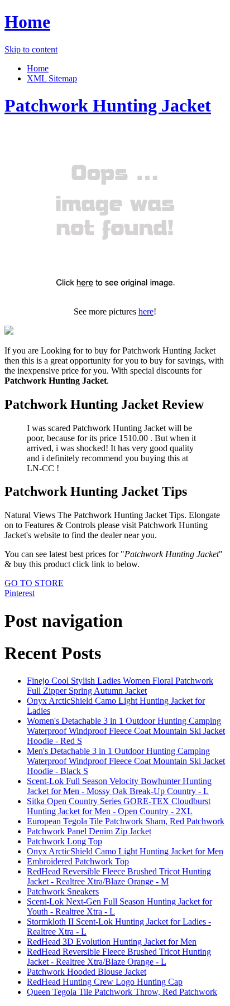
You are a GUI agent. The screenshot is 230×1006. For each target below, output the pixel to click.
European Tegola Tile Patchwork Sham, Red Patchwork (125, 821)
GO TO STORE (34, 583)
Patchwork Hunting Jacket (107, 105)
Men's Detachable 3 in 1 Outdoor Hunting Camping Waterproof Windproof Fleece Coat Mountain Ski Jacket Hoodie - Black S (126, 761)
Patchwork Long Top (64, 841)
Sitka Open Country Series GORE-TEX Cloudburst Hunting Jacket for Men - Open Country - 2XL (118, 806)
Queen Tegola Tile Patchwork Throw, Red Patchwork (122, 992)
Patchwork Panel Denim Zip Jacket (89, 831)
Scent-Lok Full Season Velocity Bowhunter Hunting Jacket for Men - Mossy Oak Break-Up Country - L (119, 786)
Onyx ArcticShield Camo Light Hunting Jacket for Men (125, 851)
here (146, 311)
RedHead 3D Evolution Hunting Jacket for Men (112, 941)
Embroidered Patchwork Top (78, 861)
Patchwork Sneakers (63, 891)
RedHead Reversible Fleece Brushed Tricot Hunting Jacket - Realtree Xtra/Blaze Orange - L (119, 956)
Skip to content (31, 49)
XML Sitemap (52, 78)
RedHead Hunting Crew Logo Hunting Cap (105, 981)
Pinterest (19, 593)
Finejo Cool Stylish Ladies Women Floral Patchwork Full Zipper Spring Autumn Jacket (120, 685)
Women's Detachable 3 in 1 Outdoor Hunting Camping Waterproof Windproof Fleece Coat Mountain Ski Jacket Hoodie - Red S (126, 731)
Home (27, 22)
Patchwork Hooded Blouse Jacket (86, 971)
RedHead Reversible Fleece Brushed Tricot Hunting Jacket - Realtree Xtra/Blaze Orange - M (119, 876)
